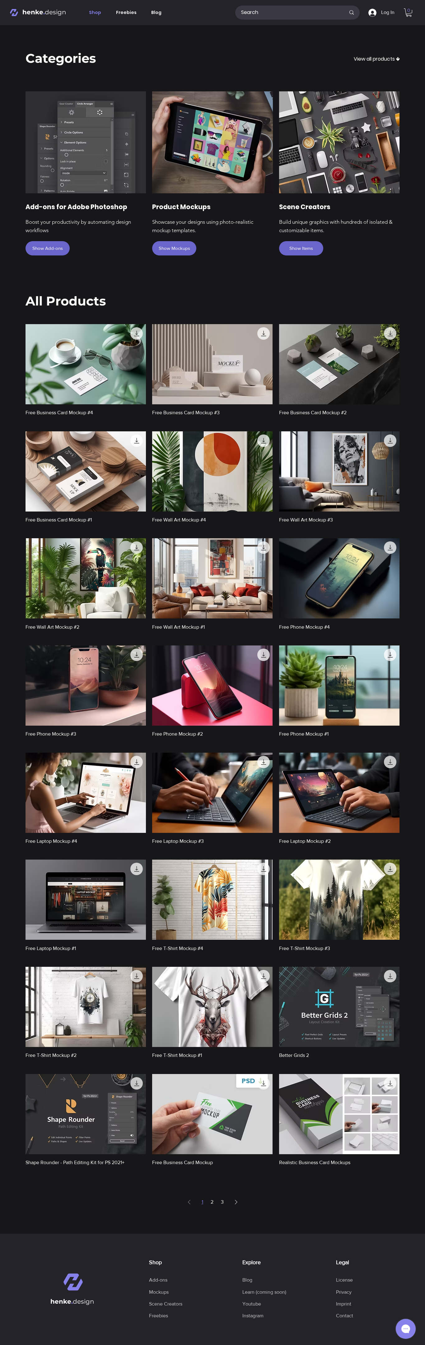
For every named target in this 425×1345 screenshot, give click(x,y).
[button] (409, 12)
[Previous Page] (189, 1202)
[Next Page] (236, 1202)
